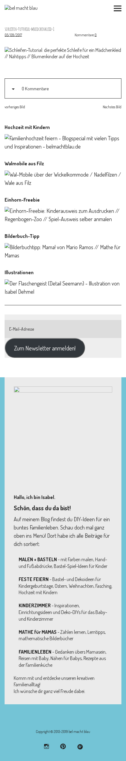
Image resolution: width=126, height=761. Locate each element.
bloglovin (79, 746)
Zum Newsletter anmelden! (45, 348)
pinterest (63, 746)
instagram (46, 746)
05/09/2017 (13, 35)
